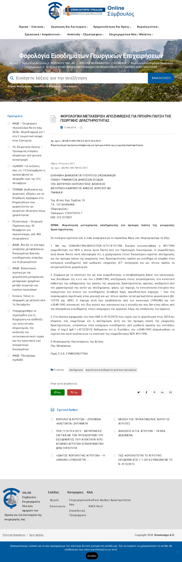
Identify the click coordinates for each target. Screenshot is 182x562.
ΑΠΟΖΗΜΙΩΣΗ (76, 370)
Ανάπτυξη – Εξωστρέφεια (85, 34)
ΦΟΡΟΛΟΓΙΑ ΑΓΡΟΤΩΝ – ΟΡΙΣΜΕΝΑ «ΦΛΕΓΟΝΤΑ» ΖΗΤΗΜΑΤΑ (78, 421)
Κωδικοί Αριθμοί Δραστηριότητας (110, 500)
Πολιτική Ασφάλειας (14, 535)
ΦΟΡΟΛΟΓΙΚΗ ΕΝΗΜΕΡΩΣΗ (94, 63)
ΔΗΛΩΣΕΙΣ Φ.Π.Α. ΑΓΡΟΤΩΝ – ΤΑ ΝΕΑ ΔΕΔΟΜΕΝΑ (141, 433)
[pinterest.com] (155, 392)
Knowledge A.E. (164, 535)
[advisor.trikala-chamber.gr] (171, 392)
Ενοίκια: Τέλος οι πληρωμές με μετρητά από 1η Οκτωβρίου (28, 300)
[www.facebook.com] (147, 392)
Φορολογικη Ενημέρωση (47, 86)
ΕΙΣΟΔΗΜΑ (120, 63)
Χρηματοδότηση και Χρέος (111, 26)
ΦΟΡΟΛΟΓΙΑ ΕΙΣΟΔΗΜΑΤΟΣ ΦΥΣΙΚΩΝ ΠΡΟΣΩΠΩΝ (111, 370)
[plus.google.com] (163, 392)
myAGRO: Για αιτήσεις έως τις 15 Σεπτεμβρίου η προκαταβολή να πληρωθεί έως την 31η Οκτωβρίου (28, 175)
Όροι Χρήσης (36, 535)
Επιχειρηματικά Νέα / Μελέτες (130, 34)
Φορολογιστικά (147, 26)
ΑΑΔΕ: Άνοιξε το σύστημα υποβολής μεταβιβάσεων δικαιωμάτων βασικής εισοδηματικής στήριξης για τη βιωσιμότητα (28, 253)
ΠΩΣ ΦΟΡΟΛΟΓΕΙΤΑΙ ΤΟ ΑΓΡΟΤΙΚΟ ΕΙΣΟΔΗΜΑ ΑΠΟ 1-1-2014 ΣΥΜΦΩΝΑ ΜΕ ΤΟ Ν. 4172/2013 (145, 460)
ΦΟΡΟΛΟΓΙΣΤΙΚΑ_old (63, 63)
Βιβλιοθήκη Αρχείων (34, 63)
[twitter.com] (139, 392)
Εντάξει (92, 555)
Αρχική (13, 63)
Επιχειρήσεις (70, 86)
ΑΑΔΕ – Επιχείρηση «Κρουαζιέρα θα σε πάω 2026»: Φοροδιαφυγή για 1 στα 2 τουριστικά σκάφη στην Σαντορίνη (28, 132)
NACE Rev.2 (96, 506)
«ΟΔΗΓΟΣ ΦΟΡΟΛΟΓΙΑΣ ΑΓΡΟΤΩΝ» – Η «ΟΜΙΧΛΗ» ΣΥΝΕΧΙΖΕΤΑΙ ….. (80, 457)
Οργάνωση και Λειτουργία (69, 26)
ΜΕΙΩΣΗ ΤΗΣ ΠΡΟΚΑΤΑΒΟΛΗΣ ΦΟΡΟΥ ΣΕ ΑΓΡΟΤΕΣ (144, 421)
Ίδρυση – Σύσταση (31, 26)
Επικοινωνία (57, 506)
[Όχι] (177, 553)
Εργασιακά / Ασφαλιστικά (42, 34)
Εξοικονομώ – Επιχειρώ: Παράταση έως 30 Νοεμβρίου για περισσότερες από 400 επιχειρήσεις (27, 230)
